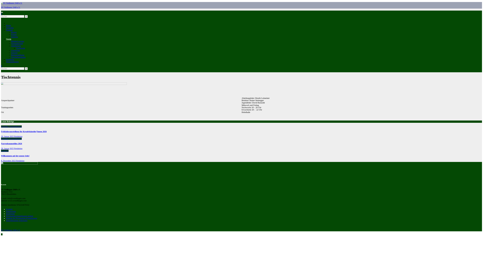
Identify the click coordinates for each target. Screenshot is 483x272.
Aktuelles (10, 28)
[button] (1, 14)
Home (8, 25)
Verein (8, 39)
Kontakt (9, 209)
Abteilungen (16, 46)
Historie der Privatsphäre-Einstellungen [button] (21, 218)
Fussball (9, 30)
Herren (14, 32)
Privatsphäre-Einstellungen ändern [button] (19, 216)
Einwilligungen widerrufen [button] (16, 220)
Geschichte (15, 50)
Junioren (14, 37)
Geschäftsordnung (18, 57)
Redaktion (18, 136)
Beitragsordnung (17, 55)
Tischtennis (20, 48)
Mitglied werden (17, 41)
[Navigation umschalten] (2, 12)
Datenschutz (11, 211)
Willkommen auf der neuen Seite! (15, 156)
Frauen (14, 34)
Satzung (14, 53)
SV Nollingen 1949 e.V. (10, 7)
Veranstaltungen (12, 62)
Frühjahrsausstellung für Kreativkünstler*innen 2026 (24, 131)
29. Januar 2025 (7, 136)
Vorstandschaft (17, 44)
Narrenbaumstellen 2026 (11, 144)
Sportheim (10, 59)
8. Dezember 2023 (8, 161)
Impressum (10, 214)
